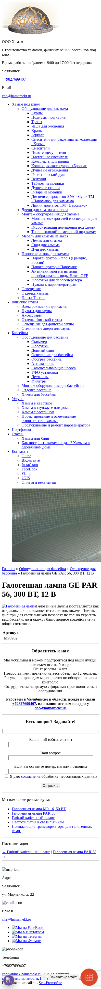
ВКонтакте (31, 460)
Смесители (40, 148)
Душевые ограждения (49, 170)
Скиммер (39, 342)
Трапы (36, 122)
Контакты (20, 451)
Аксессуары (32, 315)
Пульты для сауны (37, 311)
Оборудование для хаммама (45, 108)
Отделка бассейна (36, 390)
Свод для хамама (45, 245)
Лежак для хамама (46, 240)
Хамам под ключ (26, 104)
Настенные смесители (49, 157)
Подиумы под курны (48, 117)
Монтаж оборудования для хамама (50, 214)
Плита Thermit (33, 298)
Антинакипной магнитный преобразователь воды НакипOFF (59, 273)
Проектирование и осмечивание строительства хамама (49, 418)
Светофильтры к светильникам (38, 822)
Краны (37, 130)
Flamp (26, 473)
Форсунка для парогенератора (56, 280)
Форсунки (40, 346)
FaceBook (30, 469)
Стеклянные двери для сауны (46, 328)
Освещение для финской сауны (48, 324)
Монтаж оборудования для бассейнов (53, 385)
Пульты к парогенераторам (53, 284)
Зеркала (37, 135)
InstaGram (30, 465)
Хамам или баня (35, 438)
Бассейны (20, 333)
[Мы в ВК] (27, 936)
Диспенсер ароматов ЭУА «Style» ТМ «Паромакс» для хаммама (62, 198)
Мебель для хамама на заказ (45, 236)
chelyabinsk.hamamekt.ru (21, 974)
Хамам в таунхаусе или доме (45, 407)
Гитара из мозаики (46, 192)
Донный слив (42, 350)
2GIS (26, 478)
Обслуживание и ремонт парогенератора (56, 425)
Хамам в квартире (37, 403)
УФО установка (44, 372)
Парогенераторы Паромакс (54, 267)
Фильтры (39, 381)
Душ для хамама (45, 249)
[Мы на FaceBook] (28, 927)
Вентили (38, 179)
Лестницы (40, 377)
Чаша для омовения (47, 126)
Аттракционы (42, 364)
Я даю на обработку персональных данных (53, 776)
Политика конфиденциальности (36, 976)
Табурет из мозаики (47, 183)
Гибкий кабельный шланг (33, 818)
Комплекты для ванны (50, 161)
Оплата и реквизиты (39, 482)
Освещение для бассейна (52, 355)
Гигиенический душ (48, 174)
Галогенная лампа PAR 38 (33, 813)
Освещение (31, 289)
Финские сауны (25, 302)
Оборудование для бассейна (45, 337)
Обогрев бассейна (46, 359)
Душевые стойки (45, 188)
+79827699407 (14, 79)
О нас (26, 456)
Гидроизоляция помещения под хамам (63, 227)
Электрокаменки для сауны (44, 306)
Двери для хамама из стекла (45, 210)
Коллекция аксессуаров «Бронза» (59, 166)
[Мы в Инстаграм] (28, 932)
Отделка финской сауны (42, 320)
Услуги (18, 399)
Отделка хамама (35, 293)
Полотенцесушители (48, 152)
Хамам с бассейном (38, 412)
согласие (28, 776)
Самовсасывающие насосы (53, 368)
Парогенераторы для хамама (45, 254)
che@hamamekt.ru (16, 96)
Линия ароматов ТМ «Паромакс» (59, 205)
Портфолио (21, 429)
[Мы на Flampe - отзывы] (26, 941)
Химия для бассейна (39, 394)
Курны (37, 113)
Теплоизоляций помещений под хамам (63, 232)
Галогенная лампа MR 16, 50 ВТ (39, 809)
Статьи (18, 434)
